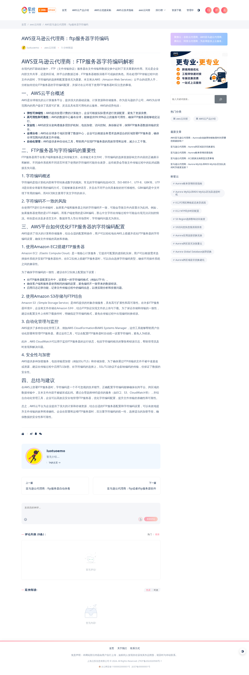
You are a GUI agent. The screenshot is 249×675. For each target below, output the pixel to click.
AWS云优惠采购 (102, 10)
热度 (148, 590)
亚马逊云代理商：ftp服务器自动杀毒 (48, 488)
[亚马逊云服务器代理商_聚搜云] (39, 10)
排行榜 (159, 10)
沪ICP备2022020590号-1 (150, 660)
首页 (64, 10)
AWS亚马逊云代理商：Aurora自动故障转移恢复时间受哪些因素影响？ (198, 139)
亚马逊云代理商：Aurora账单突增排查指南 (192, 152)
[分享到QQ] (36, 434)
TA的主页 (53, 462)
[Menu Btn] (216, 10)
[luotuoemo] (34, 456)
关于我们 (122, 648)
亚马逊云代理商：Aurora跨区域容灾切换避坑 (193, 146)
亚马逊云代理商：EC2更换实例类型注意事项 (192, 158)
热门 (150, 534)
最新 (157, 534)
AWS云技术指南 (125, 10)
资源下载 (176, 10)
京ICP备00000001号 (140, 666)
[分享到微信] (40, 434)
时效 (156, 590)
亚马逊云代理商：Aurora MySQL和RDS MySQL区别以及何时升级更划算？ (198, 166)
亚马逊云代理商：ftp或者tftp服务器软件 (131, 488)
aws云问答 (144, 10)
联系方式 (135, 648)
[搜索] (221, 99)
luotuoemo (33, 47)
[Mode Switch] (198, 10)
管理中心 (191, 10)
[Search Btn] (208, 10)
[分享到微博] (31, 434)
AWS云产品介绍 (80, 10)
